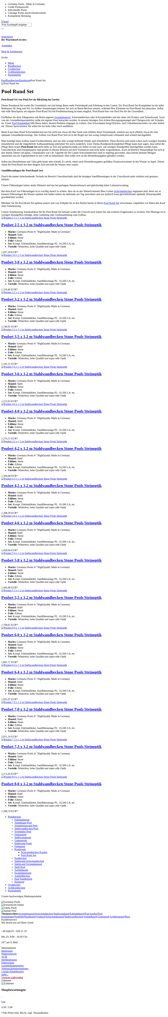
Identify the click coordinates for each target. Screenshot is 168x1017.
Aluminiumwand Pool (25, 825)
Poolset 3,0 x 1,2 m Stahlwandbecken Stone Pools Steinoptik (51, 262)
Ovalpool (40, 916)
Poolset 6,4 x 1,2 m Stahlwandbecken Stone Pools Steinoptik (51, 672)
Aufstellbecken (22, 876)
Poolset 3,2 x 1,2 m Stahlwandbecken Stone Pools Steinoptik (51, 299)
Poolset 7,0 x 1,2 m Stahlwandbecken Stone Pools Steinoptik (51, 709)
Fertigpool (19, 846)
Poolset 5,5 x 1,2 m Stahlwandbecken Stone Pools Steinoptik (51, 597)
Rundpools (25, 80)
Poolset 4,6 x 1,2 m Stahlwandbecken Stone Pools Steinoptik (51, 523)
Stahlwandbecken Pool (26, 828)
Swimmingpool (62, 117)
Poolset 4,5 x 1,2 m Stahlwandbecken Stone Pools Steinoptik (51, 485)
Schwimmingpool (55, 916)
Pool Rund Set (111, 203)
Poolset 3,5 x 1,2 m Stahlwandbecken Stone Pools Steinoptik (51, 336)
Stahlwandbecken (74, 916)
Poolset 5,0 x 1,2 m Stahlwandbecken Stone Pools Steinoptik (51, 560)
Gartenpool (103, 916)
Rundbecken (14, 66)
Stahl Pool (19, 867)
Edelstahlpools (22, 819)
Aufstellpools (21, 870)
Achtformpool (117, 916)
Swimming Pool (22, 831)
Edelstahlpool (77, 913)
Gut (3, 1001)
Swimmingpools (22, 873)
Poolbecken (20, 858)
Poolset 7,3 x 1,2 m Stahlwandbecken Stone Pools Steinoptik (51, 746)
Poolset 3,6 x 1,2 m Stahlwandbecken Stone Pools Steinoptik (51, 374)
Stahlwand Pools (23, 843)
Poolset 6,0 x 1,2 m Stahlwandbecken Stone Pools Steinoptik (51, 635)
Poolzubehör (14, 74)
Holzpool (19, 881)
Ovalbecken (14, 69)
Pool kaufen (91, 913)
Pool (3, 80)
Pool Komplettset (21, 123)
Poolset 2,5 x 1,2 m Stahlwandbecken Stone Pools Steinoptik (51, 225)
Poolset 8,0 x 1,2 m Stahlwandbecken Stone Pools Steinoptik (51, 784)
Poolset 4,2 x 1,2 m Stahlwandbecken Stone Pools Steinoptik (51, 448)
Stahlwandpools (22, 837)
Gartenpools (20, 840)
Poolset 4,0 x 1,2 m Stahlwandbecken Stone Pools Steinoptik (51, 411)
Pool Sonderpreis (23, 878)
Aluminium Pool (23, 822)
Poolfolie (19, 916)
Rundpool (29, 916)
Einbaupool (20, 834)
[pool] (5, 21)
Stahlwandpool (61, 913)
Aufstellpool (90, 916)
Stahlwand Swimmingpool (28, 864)
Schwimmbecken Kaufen (34, 852)
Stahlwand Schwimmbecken (29, 861)
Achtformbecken (16, 71)
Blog (127, 916)
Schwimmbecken (123, 191)
